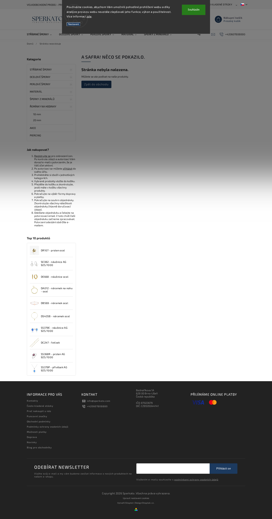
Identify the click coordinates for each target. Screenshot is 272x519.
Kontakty (32, 400)
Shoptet (129, 503)
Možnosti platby (37, 431)
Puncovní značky (37, 416)
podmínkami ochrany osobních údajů (196, 479)
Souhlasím (193, 10)
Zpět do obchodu (96, 84)
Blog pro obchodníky (39, 447)
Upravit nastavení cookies (136, 498)
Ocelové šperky (40, 76)
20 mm (37, 120)
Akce (33, 127)
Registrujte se (42, 155)
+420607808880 (97, 406)
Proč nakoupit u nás (39, 411)
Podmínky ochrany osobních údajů (47, 426)
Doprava (32, 437)
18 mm (37, 114)
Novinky (32, 442)
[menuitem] (41, 34)
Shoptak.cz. (148, 503)
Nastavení (73, 24)
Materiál (36, 91)
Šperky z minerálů (42, 99)
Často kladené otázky (217, 4)
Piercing (35, 135)
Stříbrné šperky (41, 69)
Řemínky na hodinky (43, 106)
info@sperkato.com (98, 400)
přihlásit (67, 168)
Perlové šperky (40, 84)
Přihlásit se (223, 468)
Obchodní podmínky (39, 421)
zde (89, 16)
